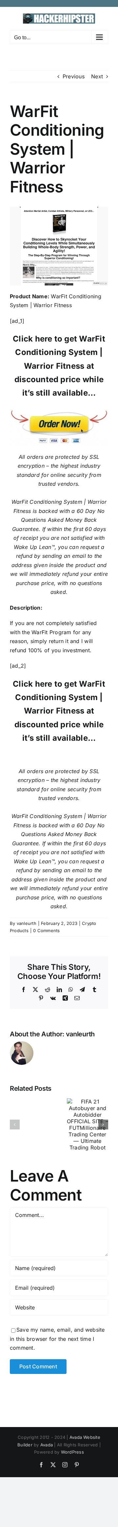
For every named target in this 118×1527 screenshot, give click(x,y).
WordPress (72, 1452)
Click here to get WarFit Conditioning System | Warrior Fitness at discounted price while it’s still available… (59, 366)
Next (97, 76)
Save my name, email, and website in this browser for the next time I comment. (57, 1338)
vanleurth (26, 923)
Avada (46, 1444)
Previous (74, 76)
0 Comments (46, 930)
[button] (15, 1124)
